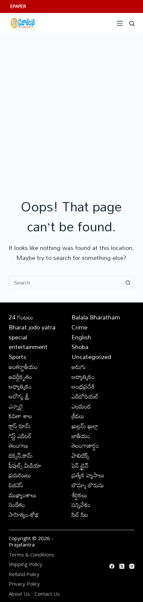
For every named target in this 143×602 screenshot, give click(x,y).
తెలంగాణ (18, 445)
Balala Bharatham (96, 317)
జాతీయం (81, 436)
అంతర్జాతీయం (23, 367)
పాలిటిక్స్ (80, 455)
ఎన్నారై (16, 406)
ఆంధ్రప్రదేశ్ (83, 386)
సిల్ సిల (80, 515)
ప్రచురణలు (20, 475)
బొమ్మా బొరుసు (88, 485)
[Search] (131, 23)
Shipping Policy (25, 564)
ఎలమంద (81, 406)
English (81, 337)
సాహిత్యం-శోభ (24, 515)
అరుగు (78, 367)
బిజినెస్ (16, 485)
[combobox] (65, 282)
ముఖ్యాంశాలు (23, 495)
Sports (17, 357)
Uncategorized (91, 357)
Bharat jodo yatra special (32, 332)
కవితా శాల (20, 416)
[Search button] (127, 282)
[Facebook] (111, 566)
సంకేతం (17, 505)
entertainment (28, 347)
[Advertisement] (71, 108)
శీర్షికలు (79, 495)
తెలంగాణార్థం (85, 445)
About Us (19, 594)
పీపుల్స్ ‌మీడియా (25, 465)
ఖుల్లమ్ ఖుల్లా (85, 426)
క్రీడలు (78, 416)
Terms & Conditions (31, 554)
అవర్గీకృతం (20, 377)
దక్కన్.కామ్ (21, 455)
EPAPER (18, 6)
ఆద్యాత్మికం (83, 377)
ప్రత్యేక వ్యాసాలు (88, 475)
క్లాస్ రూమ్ (20, 426)
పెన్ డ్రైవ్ (80, 465)
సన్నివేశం (81, 505)
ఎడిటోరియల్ (85, 396)
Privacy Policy (24, 584)
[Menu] (120, 23)
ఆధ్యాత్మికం (20, 386)
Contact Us (47, 594)
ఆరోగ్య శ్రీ (19, 396)
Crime (79, 327)
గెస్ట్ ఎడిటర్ (20, 436)
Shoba (80, 347)
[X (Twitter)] (121, 566)
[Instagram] (131, 566)
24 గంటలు (21, 317)
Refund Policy (24, 574)
